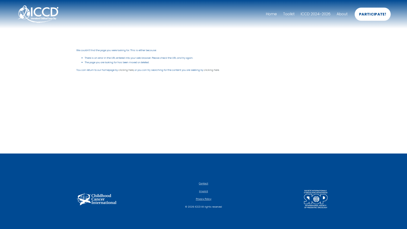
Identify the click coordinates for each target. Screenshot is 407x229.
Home (271, 14)
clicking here (126, 70)
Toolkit (289, 14)
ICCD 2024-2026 (315, 14)
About (342, 14)
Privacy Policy (203, 199)
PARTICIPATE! (372, 14)
